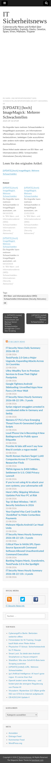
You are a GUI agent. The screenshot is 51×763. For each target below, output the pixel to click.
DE (4, 104)
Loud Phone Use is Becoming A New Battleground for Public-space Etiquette (25, 436)
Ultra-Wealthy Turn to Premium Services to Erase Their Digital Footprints (22, 374)
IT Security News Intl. (15, 606)
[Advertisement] (25, 68)
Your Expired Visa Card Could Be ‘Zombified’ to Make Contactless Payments (23, 515)
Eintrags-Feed (15, 736)
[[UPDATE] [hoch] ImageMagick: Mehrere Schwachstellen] (13, 210)
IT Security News (16, 342)
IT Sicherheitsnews (25, 17)
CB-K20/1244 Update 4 (19, 697)
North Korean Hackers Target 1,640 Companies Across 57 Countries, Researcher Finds (25, 459)
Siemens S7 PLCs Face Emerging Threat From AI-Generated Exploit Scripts (24, 423)
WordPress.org (15, 743)
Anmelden (13, 733)
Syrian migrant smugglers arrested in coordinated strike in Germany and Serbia (25, 410)
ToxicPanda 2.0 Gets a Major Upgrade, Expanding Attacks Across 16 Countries (25, 361)
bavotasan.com (37, 760)
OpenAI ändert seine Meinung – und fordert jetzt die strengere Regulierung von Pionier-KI (26, 683)
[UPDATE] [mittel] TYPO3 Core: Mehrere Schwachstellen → (38, 318)
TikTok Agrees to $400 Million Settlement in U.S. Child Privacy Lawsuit (22, 472)
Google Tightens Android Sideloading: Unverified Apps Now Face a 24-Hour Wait (24, 387)
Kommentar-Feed (17, 740)
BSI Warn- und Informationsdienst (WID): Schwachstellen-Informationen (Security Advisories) (25, 297)
